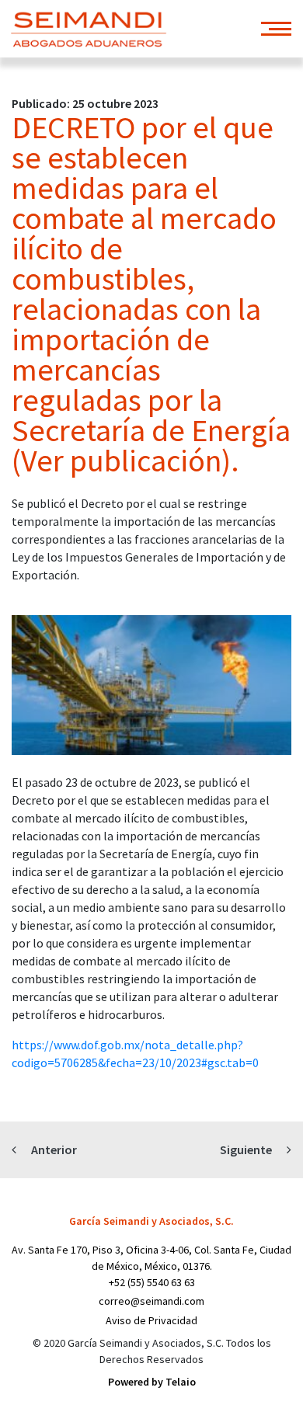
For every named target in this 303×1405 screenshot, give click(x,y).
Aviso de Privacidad (151, 1320)
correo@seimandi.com (151, 1301)
